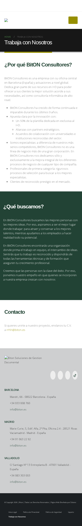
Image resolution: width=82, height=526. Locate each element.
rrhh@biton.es (16, 330)
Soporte (71, 512)
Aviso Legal (13, 512)
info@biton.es (18, 409)
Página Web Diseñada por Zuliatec (63, 502)
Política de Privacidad (31, 512)
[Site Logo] (9, 20)
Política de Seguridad (54, 512)
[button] (74, 5)
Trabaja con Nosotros (17, 517)
